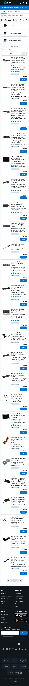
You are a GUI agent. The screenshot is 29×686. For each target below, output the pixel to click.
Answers (17, 11)
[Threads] (26, 649)
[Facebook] (7, 649)
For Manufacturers (20, 601)
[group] (25, 53)
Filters (11, 53)
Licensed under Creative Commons (14, 678)
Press (16, 604)
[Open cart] (23, 2)
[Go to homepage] (9, 2)
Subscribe (23, 633)
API (2, 604)
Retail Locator (18, 598)
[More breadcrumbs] (2, 15)
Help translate (13, 644)
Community (18, 593)
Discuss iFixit (4, 598)
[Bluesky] (22, 649)
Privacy (3, 617)
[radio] (23, 53)
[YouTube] (16, 649)
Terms (3, 619)
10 (14, 580)
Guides (10, 11)
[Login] (26, 2)
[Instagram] (13, 649)
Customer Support (6, 596)
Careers (3, 601)
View (23, 79)
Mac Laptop (8, 15)
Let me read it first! (8, 636)
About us (3, 593)
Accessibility (4, 614)
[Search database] (20, 2)
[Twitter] (10, 649)
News (16, 606)
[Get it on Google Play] (21, 620)
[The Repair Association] (14, 652)
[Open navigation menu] (2, 2)
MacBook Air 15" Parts (15, 26)
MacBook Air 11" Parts (15, 40)
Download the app (21, 611)
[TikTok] (3, 649)
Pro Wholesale (19, 596)
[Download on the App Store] (21, 615)
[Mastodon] (19, 649)
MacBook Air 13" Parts (15, 33)
